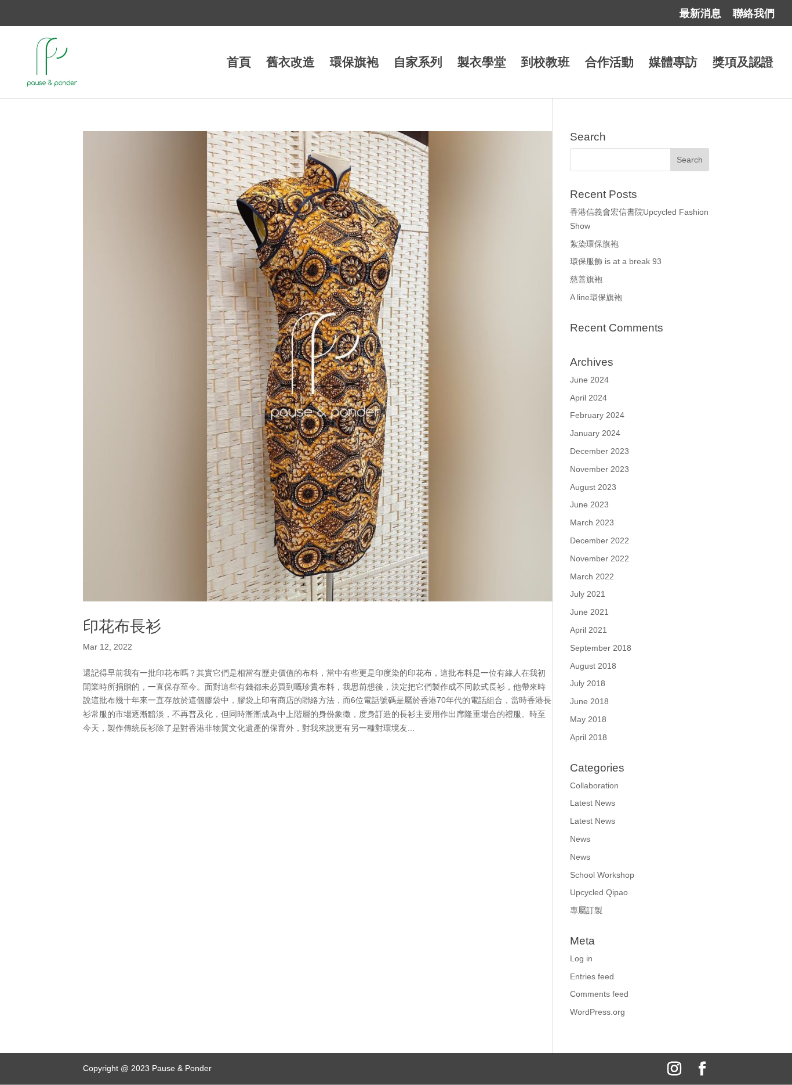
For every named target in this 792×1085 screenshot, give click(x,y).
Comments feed (599, 994)
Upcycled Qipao (599, 892)
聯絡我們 (754, 13)
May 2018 (588, 719)
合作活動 (609, 63)
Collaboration (594, 785)
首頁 (239, 63)
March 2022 (592, 576)
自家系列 (418, 63)
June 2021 (589, 612)
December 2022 (599, 540)
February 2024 (597, 415)
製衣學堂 (481, 63)
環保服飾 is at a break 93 (616, 261)
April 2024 (588, 397)
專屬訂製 (586, 910)
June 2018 (589, 701)
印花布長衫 (122, 626)
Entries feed (592, 976)
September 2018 (600, 648)
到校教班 (545, 63)
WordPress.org (597, 1011)
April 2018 (588, 737)
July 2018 (587, 683)
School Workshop (602, 874)
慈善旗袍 (586, 279)
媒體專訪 (673, 63)
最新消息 (700, 13)
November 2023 (599, 469)
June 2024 (589, 379)
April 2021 (588, 630)
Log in (581, 958)
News (580, 839)
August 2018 (593, 666)
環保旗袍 (354, 63)
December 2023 (599, 451)
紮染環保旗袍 (594, 243)
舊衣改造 (290, 63)
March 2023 (592, 522)
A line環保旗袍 (596, 297)
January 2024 (595, 433)
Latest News (592, 803)
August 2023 (593, 487)
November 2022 (599, 558)
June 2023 (589, 504)
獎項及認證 (743, 63)
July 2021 (587, 594)
